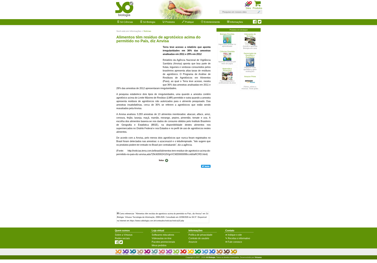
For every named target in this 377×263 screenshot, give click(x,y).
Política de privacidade (200, 235)
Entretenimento (211, 22)
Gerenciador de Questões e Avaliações (250, 55)
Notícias (147, 31)
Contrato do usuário (198, 238)
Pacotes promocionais (163, 242)
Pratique (189, 22)
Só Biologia (148, 22)
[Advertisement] (365, 131)
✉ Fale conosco (233, 242)
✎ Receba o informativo (237, 238)
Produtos (170, 22)
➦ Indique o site (233, 235)
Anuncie (192, 242)
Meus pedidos (159, 245)
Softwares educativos (163, 235)
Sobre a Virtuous (123, 235)
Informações (236, 22)
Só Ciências (126, 22)
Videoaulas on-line (161, 238)
